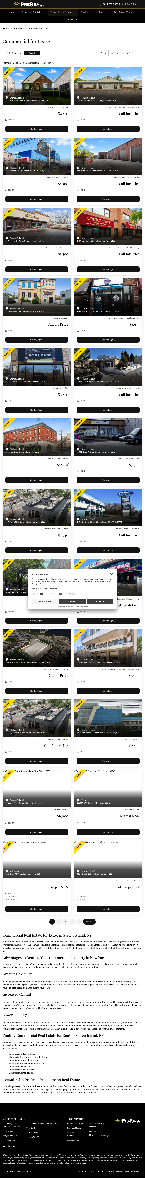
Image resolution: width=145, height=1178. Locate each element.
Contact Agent (36, 129)
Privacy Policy (84, 1171)
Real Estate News (73, 1140)
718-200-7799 (8, 1131)
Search (32, 53)
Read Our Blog (32, 1132)
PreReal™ (12, 1171)
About (70, 19)
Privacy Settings (133, 1171)
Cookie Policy (120, 1171)
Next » (89, 921)
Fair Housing (94, 1131)
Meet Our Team (32, 1128)
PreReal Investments (10, 1140)
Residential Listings (74, 1128)
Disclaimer (95, 1171)
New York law (117, 1025)
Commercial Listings (75, 1123)
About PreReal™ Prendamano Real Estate (42, 1123)
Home (13, 12)
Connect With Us (32, 1137)
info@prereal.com (10, 1136)
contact (53, 1092)
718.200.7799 (128, 4)
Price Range (12, 53)
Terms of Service (107, 1171)
